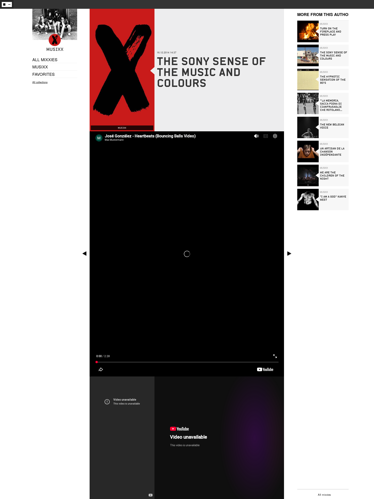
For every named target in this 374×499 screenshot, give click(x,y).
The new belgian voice (332, 126)
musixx (40, 67)
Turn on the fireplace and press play (330, 31)
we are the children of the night (332, 175)
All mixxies (324, 494)
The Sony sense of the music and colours (333, 55)
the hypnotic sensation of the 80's (333, 80)
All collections (40, 82)
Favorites (43, 74)
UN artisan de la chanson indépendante (332, 151)
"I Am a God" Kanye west (333, 198)
